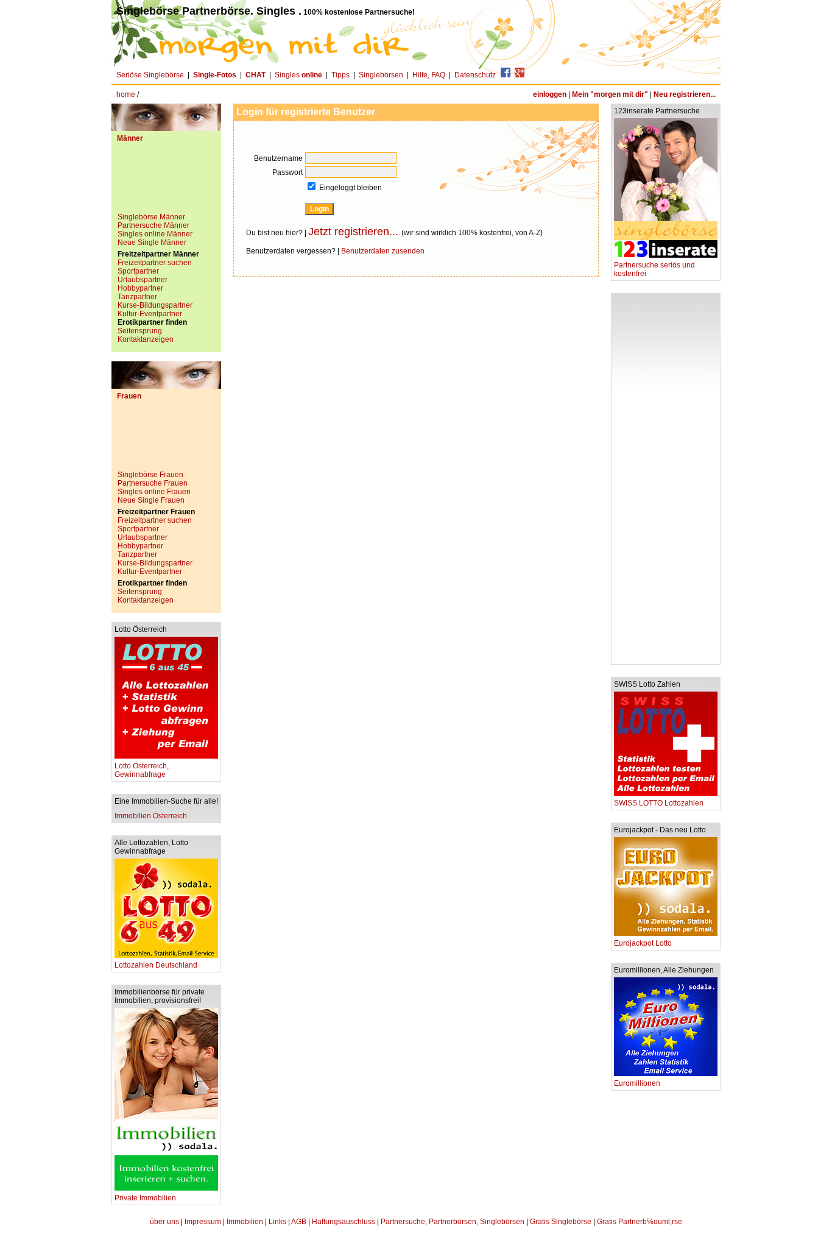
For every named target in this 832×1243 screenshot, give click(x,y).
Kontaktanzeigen (146, 339)
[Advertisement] (166, 182)
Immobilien (245, 1221)
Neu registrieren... (685, 94)
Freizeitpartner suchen (155, 262)
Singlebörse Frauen (150, 474)
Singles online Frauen (154, 491)
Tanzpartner (137, 296)
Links (277, 1221)
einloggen (549, 94)
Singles (298, 75)
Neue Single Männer (152, 242)
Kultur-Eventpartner (150, 314)
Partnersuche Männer (153, 225)
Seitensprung (140, 331)
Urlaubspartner (142, 279)
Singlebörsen (381, 75)
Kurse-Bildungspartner (155, 305)
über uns (164, 1221)
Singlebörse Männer (151, 217)
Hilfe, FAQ (428, 75)
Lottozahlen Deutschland (156, 965)
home (125, 94)
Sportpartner (138, 271)
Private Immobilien (145, 1198)
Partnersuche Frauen (153, 483)
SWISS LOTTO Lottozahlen (658, 803)
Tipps (340, 75)
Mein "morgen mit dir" (610, 94)
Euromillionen (637, 1083)
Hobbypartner (140, 288)
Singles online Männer (155, 234)
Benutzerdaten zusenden (383, 251)
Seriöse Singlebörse (150, 75)
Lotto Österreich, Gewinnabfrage (142, 770)
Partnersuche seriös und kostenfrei (654, 269)
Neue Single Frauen (151, 500)
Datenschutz (475, 75)
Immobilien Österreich (151, 816)
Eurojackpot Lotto (643, 943)
